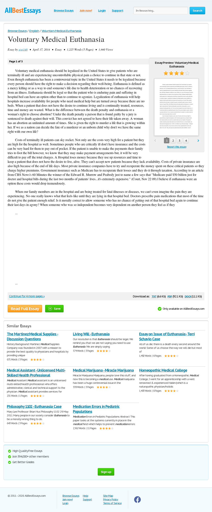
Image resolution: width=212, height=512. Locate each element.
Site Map (108, 496)
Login (102, 10)
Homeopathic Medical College (163, 370)
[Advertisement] (106, 248)
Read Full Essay (25, 308)
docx (188, 296)
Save (57, 308)
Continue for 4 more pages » (27, 296)
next (198, 140)
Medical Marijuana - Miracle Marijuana (103, 370)
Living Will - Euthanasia (91, 334)
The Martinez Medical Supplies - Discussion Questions (32, 336)
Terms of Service (112, 503)
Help (85, 496)
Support (117, 10)
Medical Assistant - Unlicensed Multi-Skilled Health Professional (36, 373)
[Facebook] (137, 502)
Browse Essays (63, 10)
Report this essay (176, 147)
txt (154, 296)
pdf (169, 296)
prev (155, 140)
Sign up (106, 472)
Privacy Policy (110, 499)
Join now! (86, 10)
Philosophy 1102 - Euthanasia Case (34, 406)
